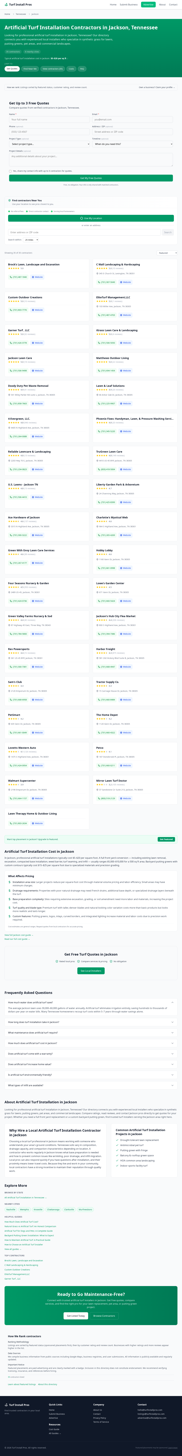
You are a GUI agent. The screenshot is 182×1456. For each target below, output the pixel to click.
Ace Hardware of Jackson (24, 517)
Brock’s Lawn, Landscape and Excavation (34, 264)
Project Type (19, 138)
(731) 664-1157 (20, 798)
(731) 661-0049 (20, 732)
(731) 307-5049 (108, 282)
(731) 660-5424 (108, 601)
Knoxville (38, 1209)
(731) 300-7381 (20, 666)
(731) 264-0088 (20, 436)
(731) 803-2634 (20, 823)
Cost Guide (54, 1429)
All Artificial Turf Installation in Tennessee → (26, 1197)
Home (113, 4)
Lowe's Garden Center (110, 583)
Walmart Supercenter (22, 780)
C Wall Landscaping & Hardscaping (118, 264)
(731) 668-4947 (108, 666)
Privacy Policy (99, 1418)
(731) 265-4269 (108, 535)
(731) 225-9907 (108, 403)
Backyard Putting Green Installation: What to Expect (29, 1235)
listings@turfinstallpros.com (151, 1414)
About (162, 4)
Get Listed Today (76, 1315)
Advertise (148, 4)
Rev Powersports (18, 649)
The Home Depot (107, 715)
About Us (97, 1410)
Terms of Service (101, 1422)
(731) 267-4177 (20, 563)
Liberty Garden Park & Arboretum (117, 484)
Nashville (10, 1209)
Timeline (100, 138)
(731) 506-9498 (20, 370)
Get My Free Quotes (91, 178)
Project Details (20, 151)
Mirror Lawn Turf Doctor (111, 780)
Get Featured (166, 839)
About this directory (47, 1384)
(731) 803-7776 (20, 310)
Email (95, 114)
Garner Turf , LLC (18, 330)
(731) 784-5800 (20, 633)
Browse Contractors (104, 1315)
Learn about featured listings (22, 1384)
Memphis (24, 1209)
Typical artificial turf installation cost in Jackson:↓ (36, 58)
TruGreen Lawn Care (109, 451)
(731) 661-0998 (108, 568)
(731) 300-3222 (20, 535)
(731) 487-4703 (108, 315)
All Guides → (55, 1433)
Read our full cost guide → (17, 939)
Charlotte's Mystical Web (112, 517)
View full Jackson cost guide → (19, 935)
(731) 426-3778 (20, 342)
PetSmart (14, 715)
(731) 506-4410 (20, 497)
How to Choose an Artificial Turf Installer (24, 1244)
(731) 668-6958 (20, 699)
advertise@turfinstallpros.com (152, 1418)
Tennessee (21, 14)
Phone (16, 126)
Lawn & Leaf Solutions (110, 385)
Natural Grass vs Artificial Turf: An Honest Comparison (30, 1226)
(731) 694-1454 (108, 370)
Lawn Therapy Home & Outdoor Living (32, 813)
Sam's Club (15, 682)
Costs (71, 68)
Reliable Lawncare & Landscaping (29, 451)
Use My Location (93, 218)
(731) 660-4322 (108, 732)
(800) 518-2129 (108, 798)
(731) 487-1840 (20, 277)
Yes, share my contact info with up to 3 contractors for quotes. (42, 171)
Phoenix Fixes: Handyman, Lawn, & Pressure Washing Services (135, 418)
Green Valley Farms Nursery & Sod (30, 616)
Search (168, 232)
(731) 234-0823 (20, 469)
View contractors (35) (53, 68)
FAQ (82, 68)
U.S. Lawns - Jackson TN (23, 484)
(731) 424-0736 (20, 601)
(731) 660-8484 (108, 699)
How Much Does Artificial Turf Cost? (21, 1221)
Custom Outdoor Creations (25, 297)
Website (39, 277)
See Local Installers (91, 970)
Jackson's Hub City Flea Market (116, 616)
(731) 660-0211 (108, 765)
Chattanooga (53, 1209)
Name (12, 114)
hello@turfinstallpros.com (150, 1410)
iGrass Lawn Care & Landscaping (116, 330)
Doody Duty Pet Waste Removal (28, 385)
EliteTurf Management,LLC (113, 297)
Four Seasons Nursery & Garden (28, 583)
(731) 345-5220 (108, 431)
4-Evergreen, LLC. (19, 418)
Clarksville (69, 1209)
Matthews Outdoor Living (112, 358)
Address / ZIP (102, 126)
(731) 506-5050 (108, 342)
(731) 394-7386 (108, 633)
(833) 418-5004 (108, 469)
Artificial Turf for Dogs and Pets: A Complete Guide (29, 1231)
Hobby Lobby (104, 550)
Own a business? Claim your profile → (157, 87)
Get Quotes (12, 68)
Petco (99, 747)
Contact (173, 4)
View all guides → (13, 1249)
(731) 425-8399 (108, 502)
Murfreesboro (85, 1209)
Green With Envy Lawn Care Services (31, 550)
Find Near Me (30, 68)
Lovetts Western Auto (22, 747)
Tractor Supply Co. (107, 682)
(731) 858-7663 (20, 403)
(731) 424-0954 (20, 765)
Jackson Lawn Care (20, 358)
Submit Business (129, 4)
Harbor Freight (105, 649)
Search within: (15, 239)
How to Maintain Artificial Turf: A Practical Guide (27, 1240)
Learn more (172, 1447)
